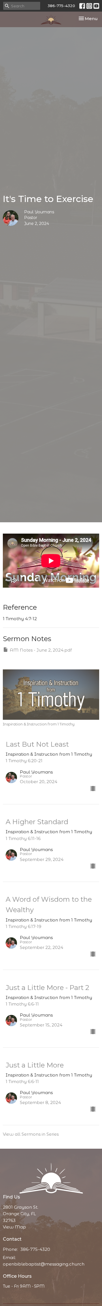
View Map (14, 1227)
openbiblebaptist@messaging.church (43, 1264)
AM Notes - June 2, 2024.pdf (41, 650)
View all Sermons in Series (31, 1134)
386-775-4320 (61, 5)
